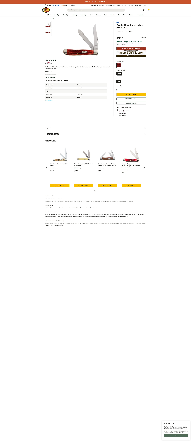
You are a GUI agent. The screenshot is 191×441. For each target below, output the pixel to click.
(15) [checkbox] (56, 168)
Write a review (129, 31)
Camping (83, 15)
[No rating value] (119, 31)
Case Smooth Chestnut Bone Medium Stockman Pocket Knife (107, 164)
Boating (57, 15)
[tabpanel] (60, 167)
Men (91, 15)
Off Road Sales (100, 5)
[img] (148, 10)
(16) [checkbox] (80, 168)
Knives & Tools (51, 18)
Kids (105, 15)
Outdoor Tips (120, 5)
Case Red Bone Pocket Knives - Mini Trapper (130, 26)
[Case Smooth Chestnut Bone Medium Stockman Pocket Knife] (107, 153)
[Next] (108, 40)
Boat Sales (93, 5)
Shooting (65, 15)
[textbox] (120, 89)
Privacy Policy (171, 432)
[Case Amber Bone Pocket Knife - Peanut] (60, 153)
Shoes (112, 15)
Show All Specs (48, 100)
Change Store (122, 115)
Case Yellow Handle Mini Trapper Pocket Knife (83, 164)
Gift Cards (131, 5)
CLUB (126, 5)
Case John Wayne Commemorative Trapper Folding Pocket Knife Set (131, 165)
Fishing (49, 15)
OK (176, 435)
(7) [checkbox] (104, 168)
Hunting (74, 15)
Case (117, 22)
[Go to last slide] (47, 168)
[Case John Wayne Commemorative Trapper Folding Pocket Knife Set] (131, 153)
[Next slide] (144, 168)
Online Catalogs (138, 5)
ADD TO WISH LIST (130, 99)
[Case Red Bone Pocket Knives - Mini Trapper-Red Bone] (81, 39)
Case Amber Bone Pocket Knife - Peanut (59, 164)
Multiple (119, 73)
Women (98, 15)
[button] (147, 2)
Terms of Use (175, 431)
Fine (119, 81)
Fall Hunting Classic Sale (95, 1)
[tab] (94, 190)
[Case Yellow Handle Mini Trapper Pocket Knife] (83, 153)
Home (131, 15)
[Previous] (54, 40)
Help (145, 5)
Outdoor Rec (121, 15)
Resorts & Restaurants (110, 5)
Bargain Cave (140, 15)
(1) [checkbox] (127, 169)
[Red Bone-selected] (118, 65)
